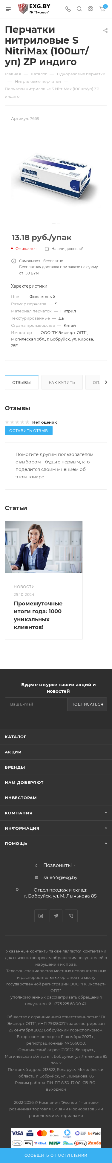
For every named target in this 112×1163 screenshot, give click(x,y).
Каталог (16, 736)
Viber (71, 915)
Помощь (16, 843)
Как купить (62, 382)
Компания (19, 813)
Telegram (56, 915)
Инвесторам (21, 797)
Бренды (15, 767)
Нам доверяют (24, 782)
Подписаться (87, 704)
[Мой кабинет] (90, 9)
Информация (22, 828)
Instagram (40, 915)
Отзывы (21, 382)
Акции (13, 752)
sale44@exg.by (60, 877)
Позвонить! (57, 865)
